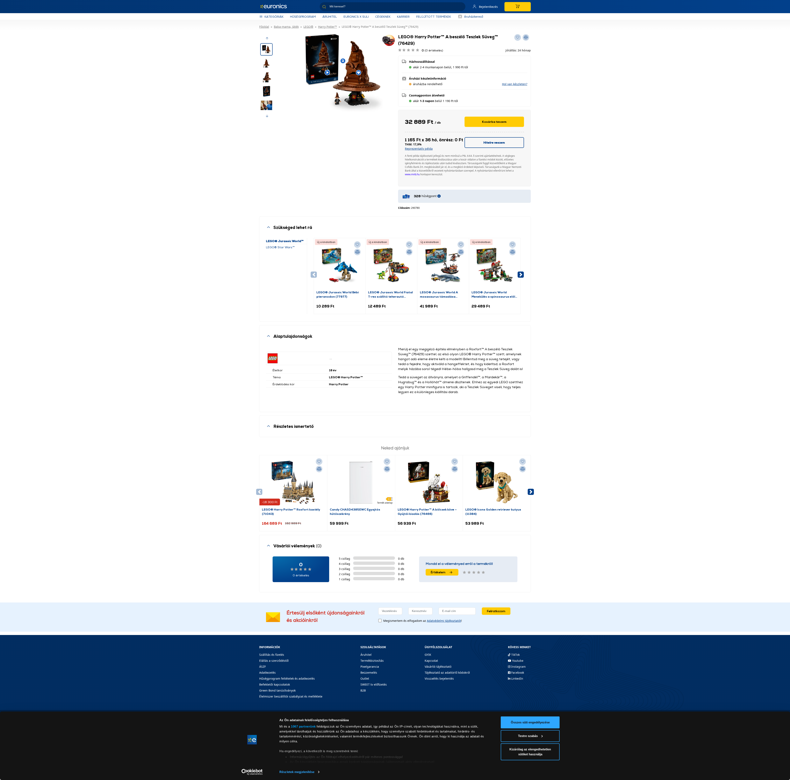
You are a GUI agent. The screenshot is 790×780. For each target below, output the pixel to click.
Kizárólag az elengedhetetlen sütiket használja (530, 752)
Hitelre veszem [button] (494, 142)
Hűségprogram (303, 16)
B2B (363, 690)
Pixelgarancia (369, 667)
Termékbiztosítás (372, 661)
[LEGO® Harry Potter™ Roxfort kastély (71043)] (293, 482)
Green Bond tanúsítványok (277, 690)
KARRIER (403, 16)
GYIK (428, 655)
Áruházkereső (473, 17)
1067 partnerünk (303, 726)
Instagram (518, 667)
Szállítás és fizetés (271, 655)
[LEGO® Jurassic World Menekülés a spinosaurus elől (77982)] (495, 265)
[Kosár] (517, 6)
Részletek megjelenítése (296, 772)
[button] (267, 38)
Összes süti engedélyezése (530, 722)
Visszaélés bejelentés (439, 678)
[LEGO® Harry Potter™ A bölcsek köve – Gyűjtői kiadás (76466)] (429, 482)
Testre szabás (528, 736)
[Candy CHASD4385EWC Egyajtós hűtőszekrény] (361, 482)
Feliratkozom (496, 611)
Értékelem (438, 572)
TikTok (515, 655)
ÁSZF (262, 667)
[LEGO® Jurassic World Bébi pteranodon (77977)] (339, 265)
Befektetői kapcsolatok (274, 684)
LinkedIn (516, 678)
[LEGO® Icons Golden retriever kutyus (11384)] (497, 482)
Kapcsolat (431, 661)
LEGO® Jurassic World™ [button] (285, 241)
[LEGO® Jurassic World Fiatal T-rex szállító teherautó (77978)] (391, 265)
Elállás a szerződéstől (274, 661)
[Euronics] (275, 7)
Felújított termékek (433, 16)
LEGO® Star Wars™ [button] (280, 247)
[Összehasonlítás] (357, 252)
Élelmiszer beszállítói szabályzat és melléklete (290, 696)
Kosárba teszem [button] (494, 121)
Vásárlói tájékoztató (438, 667)
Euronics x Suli (356, 16)
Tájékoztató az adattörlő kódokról (447, 672)
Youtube (517, 661)
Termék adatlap (385, 502)
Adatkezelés (267, 672)
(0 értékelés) (432, 50)
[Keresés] (460, 7)
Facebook (517, 672)
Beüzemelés (368, 672)
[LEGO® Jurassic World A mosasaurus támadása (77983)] (443, 265)
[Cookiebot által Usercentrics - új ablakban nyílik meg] (252, 772)
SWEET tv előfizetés (373, 684)
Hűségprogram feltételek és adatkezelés (287, 678)
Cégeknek (382, 16)
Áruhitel (329, 16)
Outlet (364, 678)
